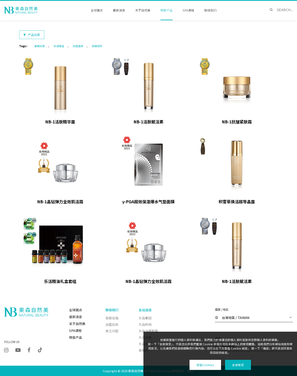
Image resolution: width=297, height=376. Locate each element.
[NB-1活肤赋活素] (148, 85)
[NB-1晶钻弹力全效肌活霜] (60, 164)
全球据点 (97, 10)
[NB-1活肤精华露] (60, 85)
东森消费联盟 (148, 330)
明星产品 (166, 10)
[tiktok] (40, 350)
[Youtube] (18, 349)
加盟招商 (111, 324)
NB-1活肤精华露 (60, 122)
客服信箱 (111, 318)
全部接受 (238, 365)
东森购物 (145, 324)
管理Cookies (205, 365)
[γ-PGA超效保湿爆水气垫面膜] (148, 164)
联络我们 (210, 10)
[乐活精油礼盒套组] (60, 244)
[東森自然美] (21, 10)
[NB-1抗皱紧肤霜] (237, 85)
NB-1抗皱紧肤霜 (237, 122)
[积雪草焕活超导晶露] (237, 164)
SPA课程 (188, 10)
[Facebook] (29, 349)
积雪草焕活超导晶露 (237, 201)
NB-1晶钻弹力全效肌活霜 (60, 201)
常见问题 (111, 330)
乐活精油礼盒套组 (60, 281)
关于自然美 (142, 10)
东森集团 (145, 318)
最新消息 (119, 10)
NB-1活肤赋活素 (148, 122)
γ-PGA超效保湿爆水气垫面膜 (148, 201)
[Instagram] (6, 349)
